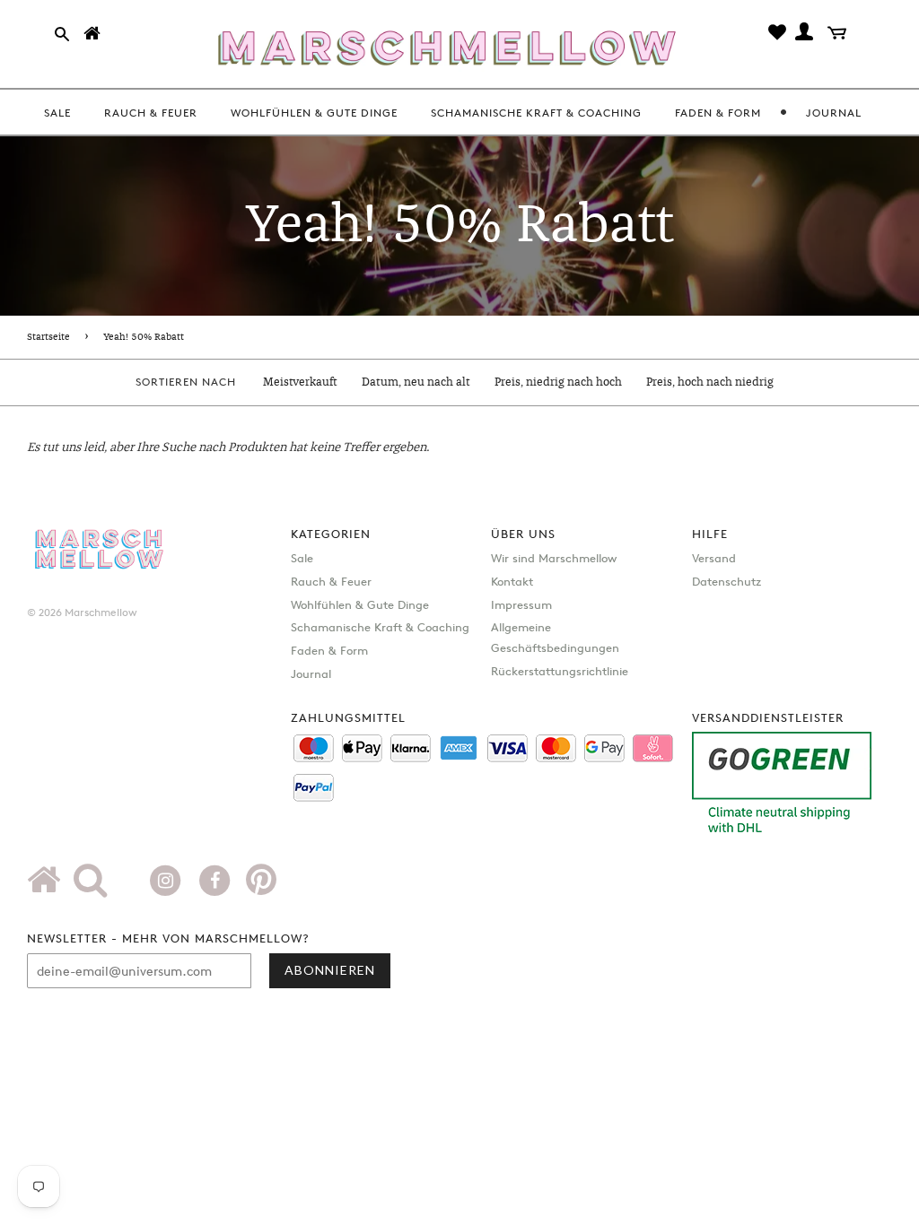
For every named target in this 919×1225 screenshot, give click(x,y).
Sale (302, 558)
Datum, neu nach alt (416, 382)
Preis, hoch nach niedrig (710, 382)
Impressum (521, 604)
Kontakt (512, 581)
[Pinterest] (261, 886)
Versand (714, 558)
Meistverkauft (300, 382)
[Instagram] (167, 879)
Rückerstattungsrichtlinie (559, 671)
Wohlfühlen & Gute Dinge (360, 604)
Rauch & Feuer (331, 581)
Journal (311, 673)
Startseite (48, 337)
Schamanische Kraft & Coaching (380, 627)
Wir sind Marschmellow (554, 558)
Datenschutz (726, 581)
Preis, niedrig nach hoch (558, 382)
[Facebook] (217, 879)
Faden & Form (329, 650)
